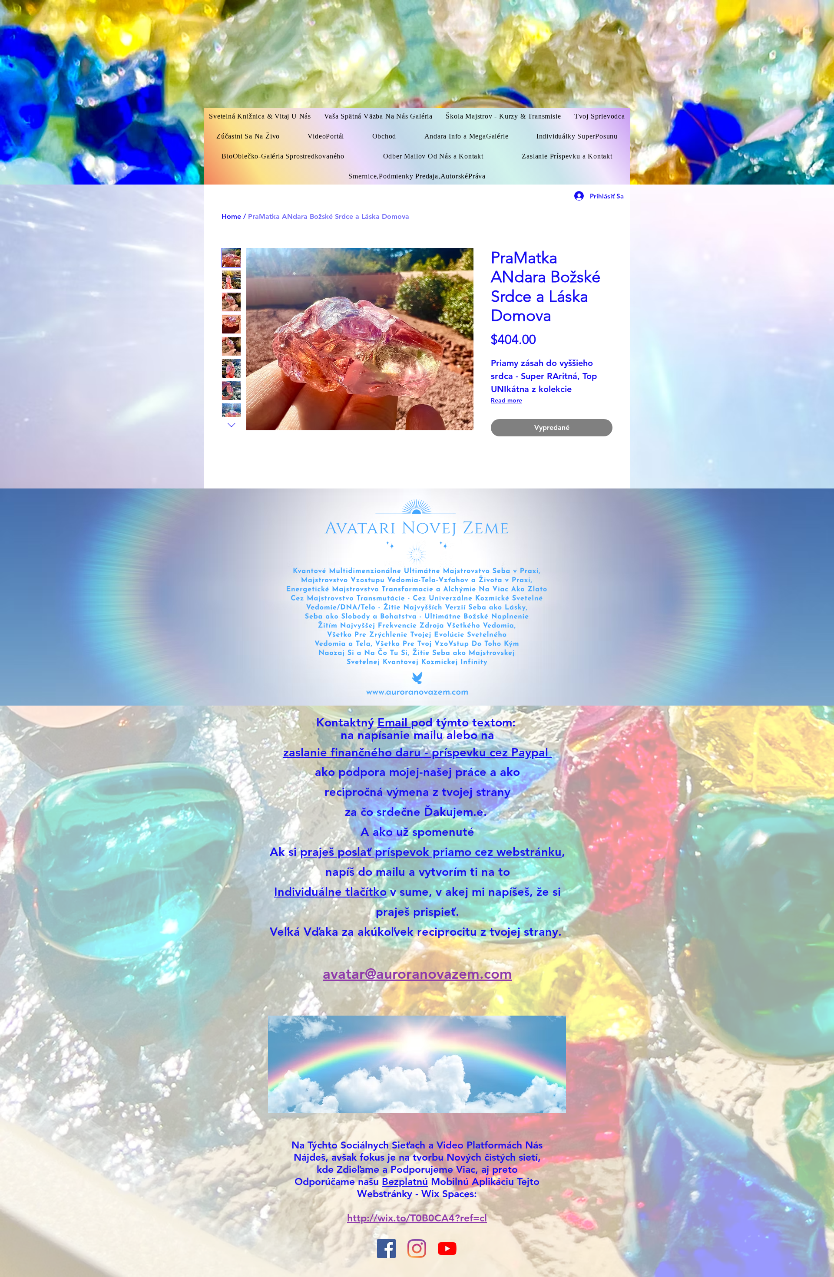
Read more (506, 400)
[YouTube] (447, 1248)
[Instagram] (416, 1248)
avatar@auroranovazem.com (417, 973)
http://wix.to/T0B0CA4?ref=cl (417, 1218)
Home (231, 216)
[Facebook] (386, 1248)
